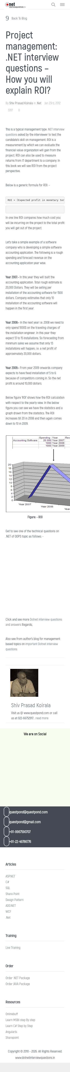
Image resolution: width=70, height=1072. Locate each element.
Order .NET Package (18, 978)
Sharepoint (12, 1038)
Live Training (13, 948)
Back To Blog (19, 18)
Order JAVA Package (18, 984)
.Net (38, 103)
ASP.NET (10, 876)
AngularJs (11, 1032)
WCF (8, 912)
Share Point (12, 894)
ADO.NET (11, 906)
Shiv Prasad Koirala (21, 103)
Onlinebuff (12, 1014)
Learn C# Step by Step (19, 1026)
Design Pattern (15, 900)
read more (41, 718)
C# (7, 882)
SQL (8, 888)
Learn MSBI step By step (20, 1020)
